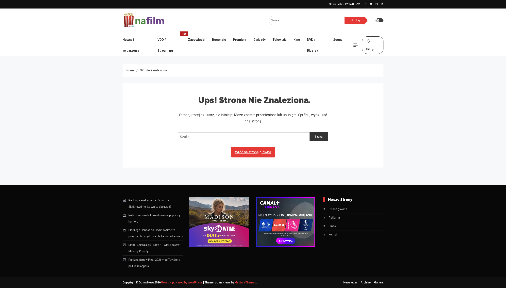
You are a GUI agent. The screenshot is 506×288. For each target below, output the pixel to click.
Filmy (370, 49)
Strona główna (338, 209)
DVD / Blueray (312, 45)
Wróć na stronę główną (253, 152)
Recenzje (219, 40)
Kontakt (333, 234)
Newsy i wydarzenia (131, 45)
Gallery (378, 282)
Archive (366, 282)
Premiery (239, 40)
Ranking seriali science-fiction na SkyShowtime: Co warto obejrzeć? (149, 203)
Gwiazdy (259, 40)
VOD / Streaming (171, 43)
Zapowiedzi (196, 40)
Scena (338, 40)
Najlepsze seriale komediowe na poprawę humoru (154, 218)
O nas (332, 226)
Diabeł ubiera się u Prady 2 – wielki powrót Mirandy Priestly (154, 248)
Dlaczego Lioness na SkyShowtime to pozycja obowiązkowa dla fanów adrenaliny (155, 233)
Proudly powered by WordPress (182, 282)
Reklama (334, 217)
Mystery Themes (245, 282)
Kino (297, 40)
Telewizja (280, 40)
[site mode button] (379, 20)
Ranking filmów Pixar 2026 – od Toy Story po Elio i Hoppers (154, 263)
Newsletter (350, 282)
